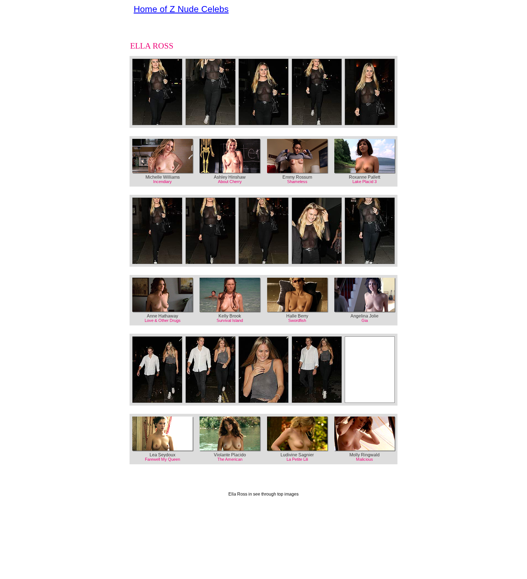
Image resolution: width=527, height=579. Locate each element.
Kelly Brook (229, 316)
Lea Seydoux (162, 454)
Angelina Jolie (365, 316)
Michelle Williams (162, 177)
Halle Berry (297, 316)
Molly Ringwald (364, 454)
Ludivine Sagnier (297, 454)
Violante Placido (230, 454)
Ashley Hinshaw (230, 177)
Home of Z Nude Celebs (181, 9)
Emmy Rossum (297, 177)
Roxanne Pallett (364, 177)
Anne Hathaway (162, 316)
